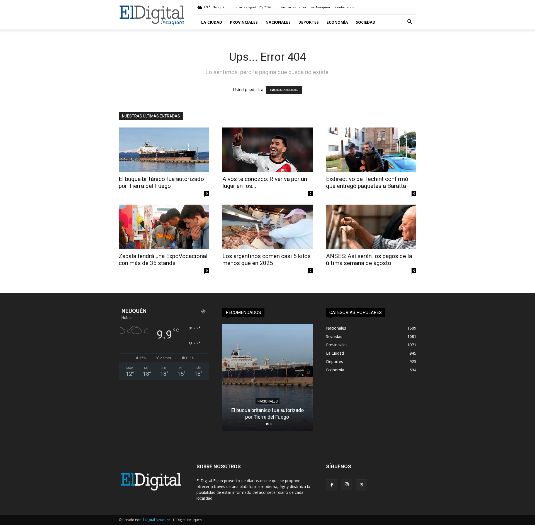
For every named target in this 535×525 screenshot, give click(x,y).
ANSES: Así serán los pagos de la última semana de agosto (369, 259)
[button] (409, 22)
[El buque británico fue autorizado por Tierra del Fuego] (164, 149)
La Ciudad (211, 22)
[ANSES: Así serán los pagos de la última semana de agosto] (371, 227)
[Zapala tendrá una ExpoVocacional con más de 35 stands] (164, 227)
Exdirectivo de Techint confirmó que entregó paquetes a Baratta (367, 182)
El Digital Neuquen (156, 519)
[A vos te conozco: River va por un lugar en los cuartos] (267, 149)
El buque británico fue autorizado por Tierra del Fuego (161, 182)
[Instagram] (346, 484)
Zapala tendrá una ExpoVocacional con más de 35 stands (163, 259)
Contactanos (344, 7)
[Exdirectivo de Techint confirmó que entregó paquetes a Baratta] (371, 149)
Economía (337, 22)
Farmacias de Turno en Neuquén (305, 7)
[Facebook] (331, 484)
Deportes (308, 22)
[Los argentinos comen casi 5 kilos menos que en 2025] (267, 227)
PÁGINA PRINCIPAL (284, 90)
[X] (361, 484)
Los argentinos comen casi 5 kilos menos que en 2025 (266, 259)
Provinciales (244, 22)
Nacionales (278, 22)
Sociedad (365, 22)
